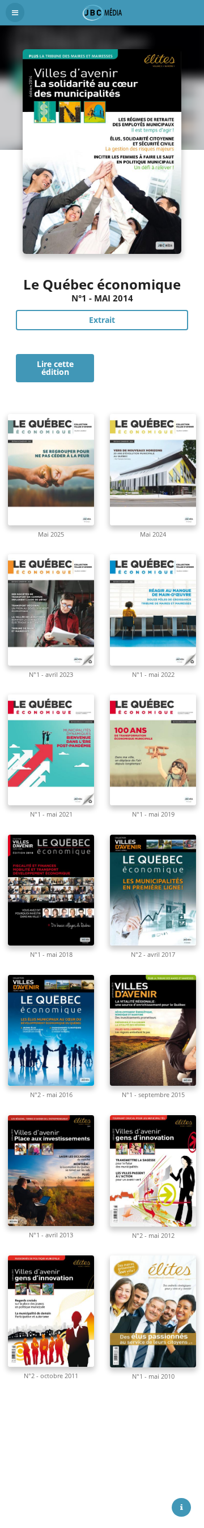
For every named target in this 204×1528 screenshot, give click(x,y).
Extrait (102, 319)
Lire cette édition (55, 368)
